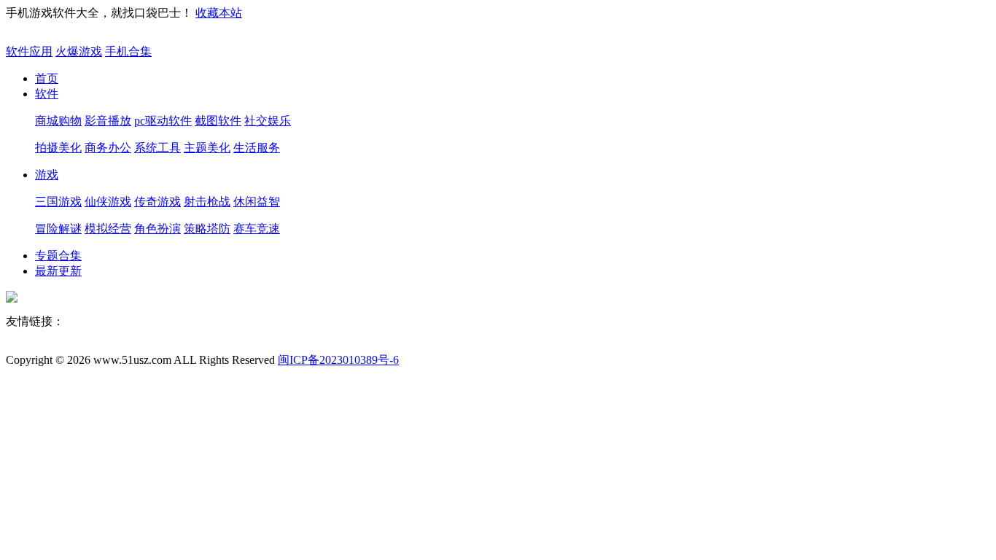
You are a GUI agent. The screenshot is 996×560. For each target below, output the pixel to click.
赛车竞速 (256, 228)
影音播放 (108, 120)
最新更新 (58, 271)
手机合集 (128, 51)
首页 (46, 78)
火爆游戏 (78, 51)
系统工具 (157, 147)
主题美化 (207, 147)
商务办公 (108, 147)
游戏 (46, 174)
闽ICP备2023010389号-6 (338, 360)
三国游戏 (58, 201)
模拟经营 (108, 228)
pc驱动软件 (163, 120)
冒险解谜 (58, 228)
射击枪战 (207, 201)
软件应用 (29, 51)
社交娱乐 (267, 120)
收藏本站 (218, 13)
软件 (46, 94)
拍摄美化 (58, 147)
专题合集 (58, 255)
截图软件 (218, 120)
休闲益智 (256, 201)
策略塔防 (207, 228)
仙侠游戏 (108, 201)
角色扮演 (157, 228)
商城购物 (58, 120)
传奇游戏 (157, 201)
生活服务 (256, 147)
